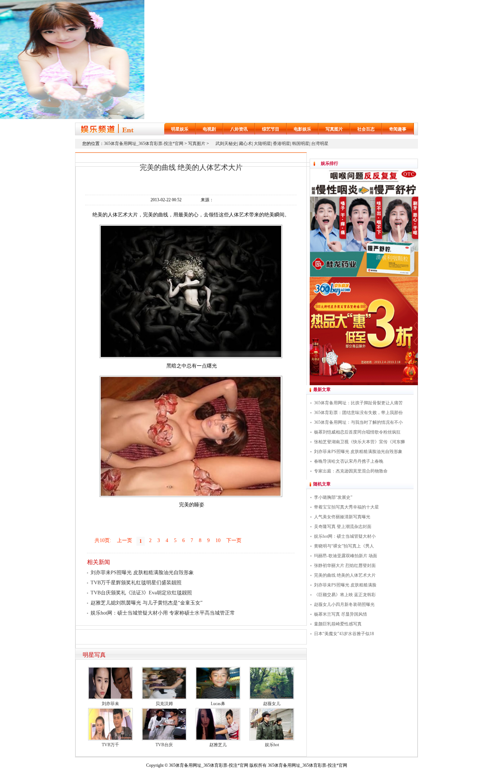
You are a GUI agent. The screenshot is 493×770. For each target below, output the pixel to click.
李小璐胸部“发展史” (333, 497)
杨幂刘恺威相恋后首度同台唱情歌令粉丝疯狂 (357, 432)
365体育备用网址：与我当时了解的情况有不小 (358, 422)
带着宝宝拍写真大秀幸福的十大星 (346, 507)
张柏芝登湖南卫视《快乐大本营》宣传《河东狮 (359, 441)
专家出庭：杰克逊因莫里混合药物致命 (351, 471)
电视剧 (209, 129)
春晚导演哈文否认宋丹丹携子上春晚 (348, 461)
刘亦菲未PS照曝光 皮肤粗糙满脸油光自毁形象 (142, 572)
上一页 (124, 540)
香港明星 (281, 143)
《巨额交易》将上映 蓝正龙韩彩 (345, 594)
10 (218, 540)
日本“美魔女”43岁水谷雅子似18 (344, 633)
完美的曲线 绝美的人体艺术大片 (345, 575)
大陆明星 (262, 143)
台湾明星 (319, 143)
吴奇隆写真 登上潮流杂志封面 (342, 526)
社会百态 (366, 129)
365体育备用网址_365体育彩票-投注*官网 (143, 143)
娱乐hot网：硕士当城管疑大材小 (345, 536)
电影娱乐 (302, 129)
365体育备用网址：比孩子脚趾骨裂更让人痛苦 (358, 402)
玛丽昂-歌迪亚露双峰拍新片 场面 (345, 555)
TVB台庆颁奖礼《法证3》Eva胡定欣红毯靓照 (141, 592)
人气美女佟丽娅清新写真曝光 (342, 516)
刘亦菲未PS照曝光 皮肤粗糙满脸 (345, 585)
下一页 (233, 540)
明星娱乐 (179, 129)
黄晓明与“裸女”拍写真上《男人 (344, 546)
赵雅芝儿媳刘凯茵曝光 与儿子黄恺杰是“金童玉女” (146, 603)
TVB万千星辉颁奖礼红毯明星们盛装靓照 (136, 582)
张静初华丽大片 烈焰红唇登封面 (345, 565)
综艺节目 (270, 129)
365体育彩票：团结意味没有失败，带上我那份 (358, 412)
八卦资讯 (239, 129)
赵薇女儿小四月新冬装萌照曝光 (344, 604)
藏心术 (245, 143)
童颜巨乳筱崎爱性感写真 (338, 623)
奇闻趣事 (397, 129)
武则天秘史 (226, 143)
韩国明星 (300, 143)
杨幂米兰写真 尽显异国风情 (340, 614)
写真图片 (334, 129)
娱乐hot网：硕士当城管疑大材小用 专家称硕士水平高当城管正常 (163, 613)
